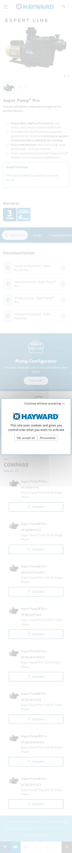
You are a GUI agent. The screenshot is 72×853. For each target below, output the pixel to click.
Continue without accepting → (44, 403)
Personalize (47, 438)
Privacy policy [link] (36, 446)
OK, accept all (26, 438)
